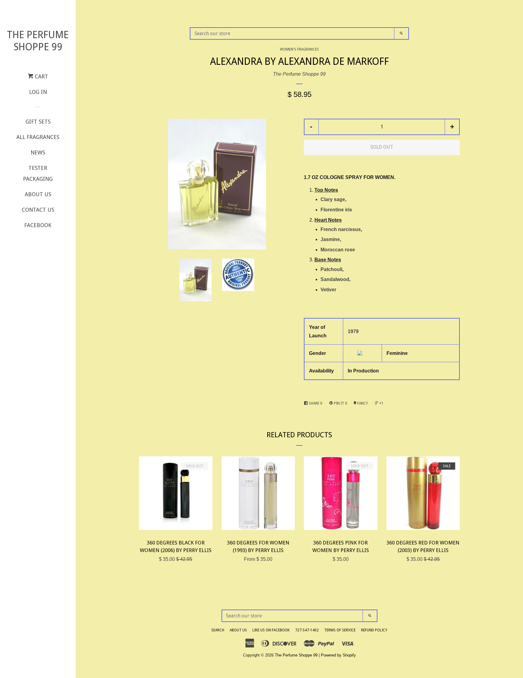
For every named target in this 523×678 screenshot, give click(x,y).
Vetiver (328, 289)
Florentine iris (336, 209)
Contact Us (38, 210)
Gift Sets (38, 121)
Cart (40, 76)
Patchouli (331, 269)
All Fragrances (37, 137)
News (38, 152)
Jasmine (330, 239)
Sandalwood (335, 279)
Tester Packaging (38, 173)
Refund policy (374, 630)
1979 (353, 331)
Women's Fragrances (299, 49)
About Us (38, 194)
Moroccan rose (338, 249)
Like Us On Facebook (271, 630)
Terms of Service (340, 630)
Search (217, 630)
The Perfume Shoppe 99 (38, 41)
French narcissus (341, 229)
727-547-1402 (307, 630)
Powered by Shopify (338, 655)
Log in (38, 92)
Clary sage (333, 199)
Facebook (37, 225)
